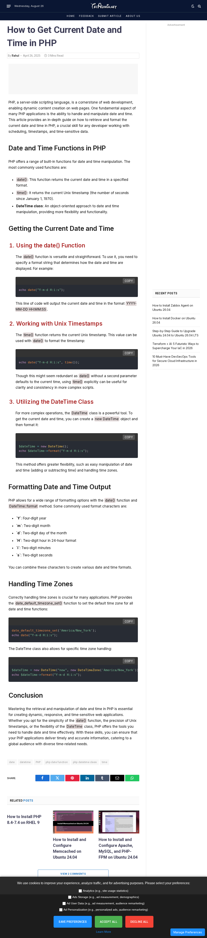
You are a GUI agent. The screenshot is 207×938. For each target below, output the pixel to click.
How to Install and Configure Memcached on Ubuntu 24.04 (69, 848)
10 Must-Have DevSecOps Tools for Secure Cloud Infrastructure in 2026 (174, 361)
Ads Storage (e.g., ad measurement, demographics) (105, 897)
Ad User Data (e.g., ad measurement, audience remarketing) (106, 903)
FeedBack (86, 16)
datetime (25, 762)
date (12, 762)
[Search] (199, 6)
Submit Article (110, 16)
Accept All (108, 921)
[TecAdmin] (103, 6)
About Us (133, 16)
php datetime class (85, 762)
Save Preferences (73, 921)
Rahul (15, 55)
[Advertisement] (176, 88)
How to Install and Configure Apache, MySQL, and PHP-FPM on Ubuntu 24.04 (118, 848)
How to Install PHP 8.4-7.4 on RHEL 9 (24, 819)
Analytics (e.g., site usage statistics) (105, 890)
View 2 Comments (73, 873)
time (104, 762)
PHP (38, 762)
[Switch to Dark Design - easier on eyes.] (192, 6)
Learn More (103, 931)
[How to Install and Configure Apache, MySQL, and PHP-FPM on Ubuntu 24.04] (119, 822)
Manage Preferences (187, 932)
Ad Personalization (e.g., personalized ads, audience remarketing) (105, 909)
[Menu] (9, 6)
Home (71, 16)
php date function (57, 762)
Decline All (139, 921)
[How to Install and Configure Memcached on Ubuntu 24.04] (73, 822)
